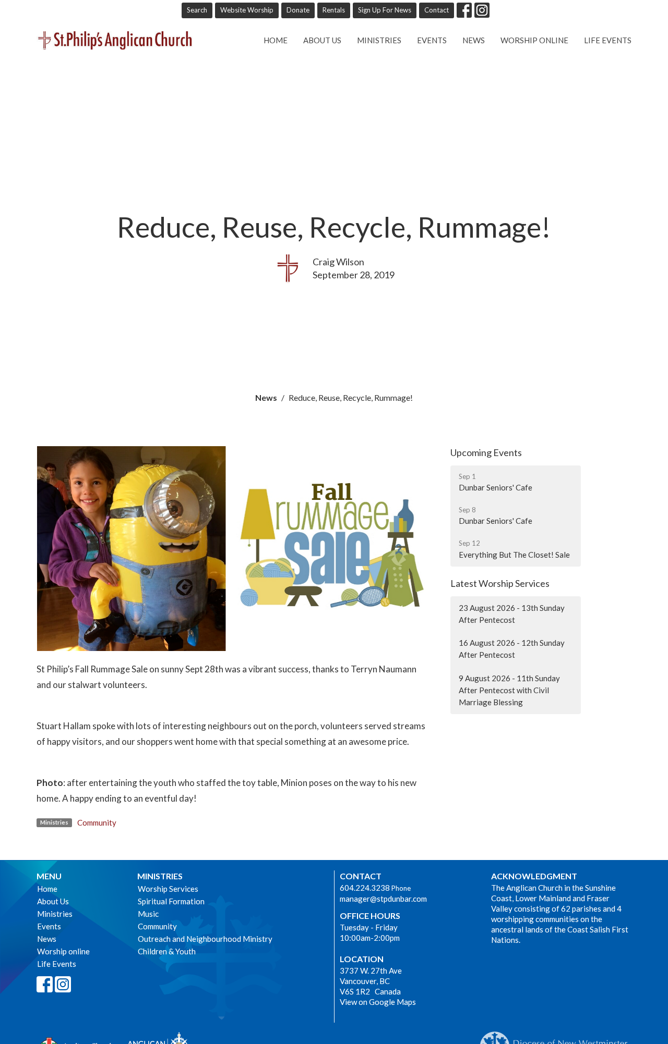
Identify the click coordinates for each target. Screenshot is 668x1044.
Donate (298, 10)
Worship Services (168, 888)
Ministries (379, 40)
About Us (322, 40)
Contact (436, 10)
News (473, 40)
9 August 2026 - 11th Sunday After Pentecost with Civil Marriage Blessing (509, 690)
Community (96, 822)
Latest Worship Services (500, 583)
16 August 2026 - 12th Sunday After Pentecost (512, 648)
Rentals (334, 10)
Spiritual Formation (171, 901)
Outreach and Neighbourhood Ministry (205, 938)
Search (197, 10)
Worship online (534, 40)
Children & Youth (167, 951)
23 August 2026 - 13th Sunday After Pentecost (512, 613)
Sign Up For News (384, 10)
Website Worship (246, 10)
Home (276, 40)
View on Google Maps (378, 1001)
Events (432, 40)
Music (148, 913)
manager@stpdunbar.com (383, 898)
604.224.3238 (365, 887)
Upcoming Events (486, 452)
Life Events (607, 40)
